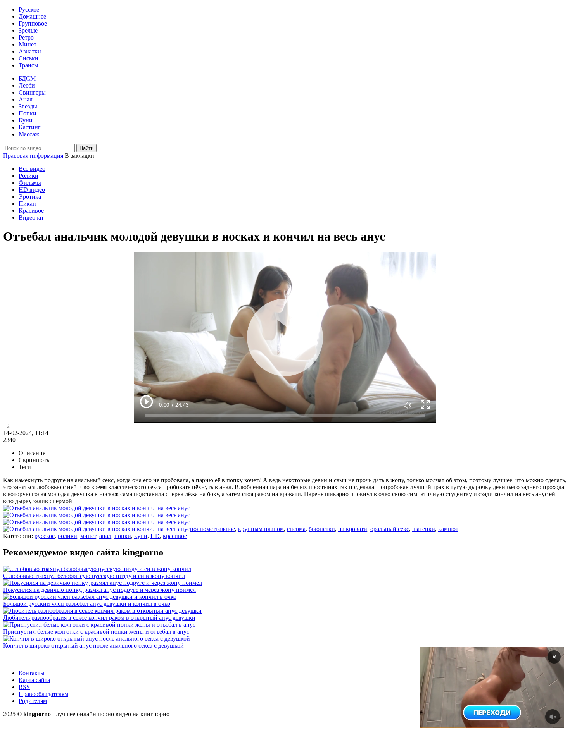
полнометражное (212, 529)
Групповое (33, 23)
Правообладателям (43, 694)
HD (155, 536)
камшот (448, 529)
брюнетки (322, 529)
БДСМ (27, 78)
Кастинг (30, 127)
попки (122, 536)
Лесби (27, 85)
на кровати (352, 529)
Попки (27, 113)
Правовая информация (33, 155)
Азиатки (30, 51)
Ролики (28, 175)
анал (105, 536)
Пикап (27, 203)
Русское (29, 9)
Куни (26, 120)
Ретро (26, 37)
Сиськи (28, 58)
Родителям (33, 701)
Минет (27, 44)
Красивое (31, 210)
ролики (67, 536)
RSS (24, 687)
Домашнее (32, 16)
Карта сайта (34, 680)
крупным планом (261, 529)
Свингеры (32, 92)
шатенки (423, 529)
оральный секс (389, 529)
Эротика (30, 196)
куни (140, 536)
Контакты (32, 673)
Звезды (28, 106)
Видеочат (31, 217)
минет (88, 536)
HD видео (32, 189)
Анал (26, 99)
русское (45, 536)
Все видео (32, 168)
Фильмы (30, 182)
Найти (86, 148)
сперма (296, 529)
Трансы (28, 65)
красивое (175, 536)
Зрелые (28, 30)
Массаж (29, 134)
